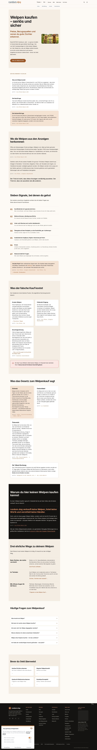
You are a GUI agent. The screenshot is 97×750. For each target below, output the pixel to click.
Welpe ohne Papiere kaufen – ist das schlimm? (24, 637)
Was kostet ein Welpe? (18, 618)
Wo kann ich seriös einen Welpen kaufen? (23, 623)
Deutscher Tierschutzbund (22, 355)
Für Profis (65, 2)
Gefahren (41, 716)
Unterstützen (67, 738)
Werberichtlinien (55, 718)
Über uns (67, 712)
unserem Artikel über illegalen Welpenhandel (42, 531)
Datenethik (67, 736)
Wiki (54, 2)
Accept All (29, 747)
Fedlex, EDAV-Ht (17, 415)
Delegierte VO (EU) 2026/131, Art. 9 (26, 475)
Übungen (41, 712)
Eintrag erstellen (55, 716)
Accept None (7, 747)
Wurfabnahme (22, 272)
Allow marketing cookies (9, 741)
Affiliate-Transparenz (69, 734)
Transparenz (67, 725)
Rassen (49, 2)
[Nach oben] (93, 747)
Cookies (68, 744)
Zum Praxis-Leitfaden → (35, 566)
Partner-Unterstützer (69, 721)
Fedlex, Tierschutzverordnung (24, 414)
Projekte (67, 716)
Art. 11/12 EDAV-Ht (41, 475)
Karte (38, 6)
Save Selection (18, 747)
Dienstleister (57, 6)
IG (9, 718)
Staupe (21, 321)
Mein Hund (58, 2)
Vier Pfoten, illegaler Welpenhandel (23, 173)
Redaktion (67, 723)
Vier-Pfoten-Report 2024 (22, 91)
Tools (40, 714)
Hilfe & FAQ (67, 709)
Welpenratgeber (42, 718)
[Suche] (84, 2)
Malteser (30, 265)
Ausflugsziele (29, 716)
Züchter (53, 709)
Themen (39, 2)
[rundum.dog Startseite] (15, 2)
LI (18, 718)
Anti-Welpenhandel (43, 721)
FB (12, 718)
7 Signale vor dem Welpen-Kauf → (38, 592)
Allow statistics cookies (9, 739)
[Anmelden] (87, 2)
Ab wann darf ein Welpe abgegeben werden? (24, 628)
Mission (66, 714)
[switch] (30, 738)
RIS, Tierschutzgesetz (21, 457)
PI (15, 718)
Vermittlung (44, 6)
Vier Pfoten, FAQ (41, 269)
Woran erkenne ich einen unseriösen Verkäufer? (25, 633)
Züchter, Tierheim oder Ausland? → (38, 578)
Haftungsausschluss (60, 744)
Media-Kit (54, 721)
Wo (44, 2)
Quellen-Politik (68, 732)
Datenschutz (36, 744)
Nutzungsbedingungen (49, 744)
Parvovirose (16, 321)
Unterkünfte (28, 718)
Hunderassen (29, 712)
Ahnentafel (16, 272)
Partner (66, 718)
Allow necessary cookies (9, 737)
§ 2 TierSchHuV (45, 405)
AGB (42, 744)
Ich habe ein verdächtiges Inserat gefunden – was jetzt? (27, 642)
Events (50, 6)
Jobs (53, 714)
